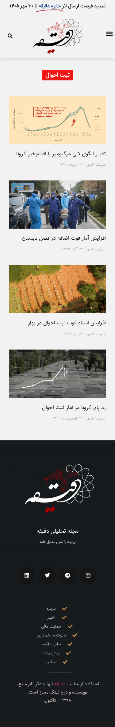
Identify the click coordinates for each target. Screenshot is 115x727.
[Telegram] (67, 575)
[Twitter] (47, 575)
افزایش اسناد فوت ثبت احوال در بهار (67, 323)
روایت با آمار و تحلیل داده (57, 542)
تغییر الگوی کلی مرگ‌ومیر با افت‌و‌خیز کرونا (61, 153)
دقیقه (59, 684)
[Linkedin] (26, 575)
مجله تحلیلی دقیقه (57, 531)
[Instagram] (88, 575)
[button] (109, 33)
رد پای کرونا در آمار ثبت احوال (74, 407)
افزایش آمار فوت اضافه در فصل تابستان (64, 238)
